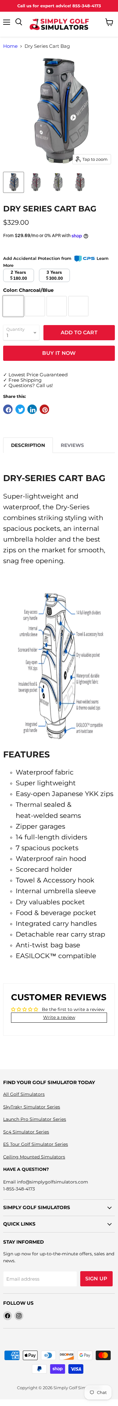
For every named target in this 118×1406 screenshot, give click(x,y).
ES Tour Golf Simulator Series (35, 1144)
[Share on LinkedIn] (32, 409)
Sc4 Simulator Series (26, 1132)
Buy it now (59, 353)
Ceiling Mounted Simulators (34, 1157)
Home (10, 46)
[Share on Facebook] (8, 409)
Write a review (59, 1017)
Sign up (96, 1279)
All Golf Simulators (24, 1094)
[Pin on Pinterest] (44, 409)
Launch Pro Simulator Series (34, 1119)
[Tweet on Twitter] (20, 409)
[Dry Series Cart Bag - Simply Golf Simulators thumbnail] (13, 182)
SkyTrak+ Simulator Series (31, 1107)
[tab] (28, 445)
